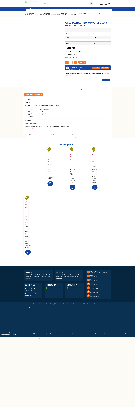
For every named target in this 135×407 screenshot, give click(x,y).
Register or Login (103, 4)
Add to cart (82, 62)
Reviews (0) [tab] (38, 94)
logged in (33, 128)
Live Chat (71, 69)
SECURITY (30, 14)
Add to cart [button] (50, 183)
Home (24, 14)
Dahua (38, 14)
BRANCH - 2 (60, 272)
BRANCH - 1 (30, 272)
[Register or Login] (103, 3)
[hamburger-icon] (111, 7)
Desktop (29, 8)
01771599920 (28, 295)
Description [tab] (29, 94)
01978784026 (28, 290)
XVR (35, 14)
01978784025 (77, 69)
